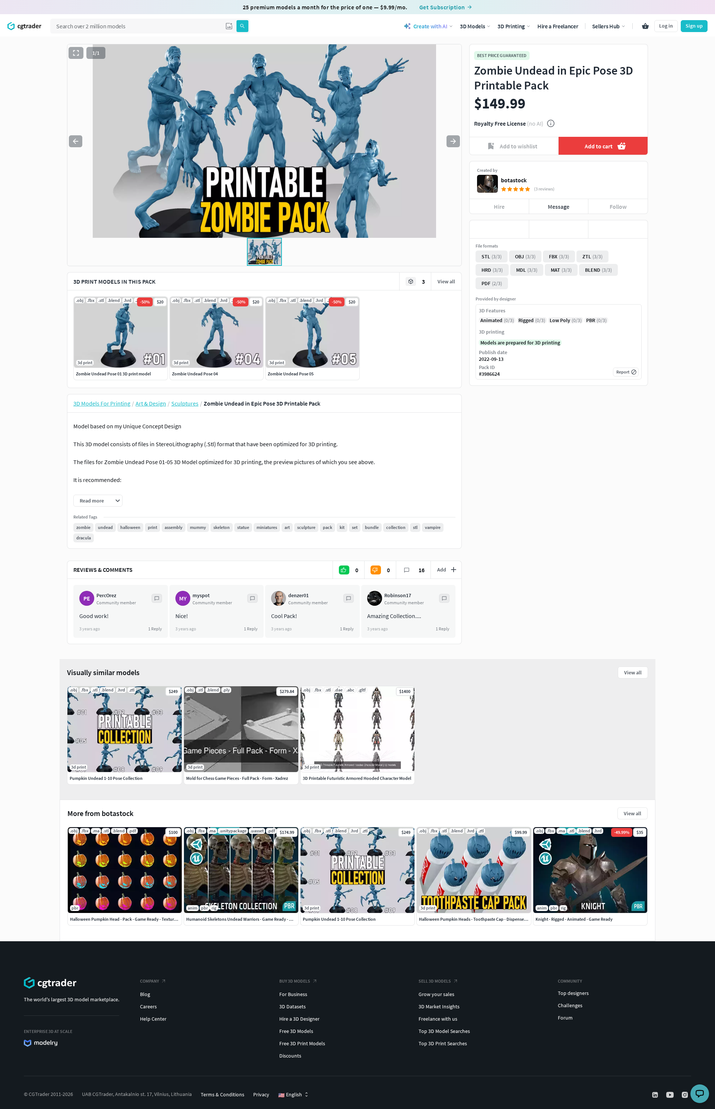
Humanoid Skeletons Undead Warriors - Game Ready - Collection (247, 919)
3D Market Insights (439, 1006)
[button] (229, 26)
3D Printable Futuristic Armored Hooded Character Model (357, 778)
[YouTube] (670, 1094)
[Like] (499, 229)
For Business (293, 994)
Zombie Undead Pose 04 (195, 374)
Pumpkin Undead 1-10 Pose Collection (339, 919)
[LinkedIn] (655, 1094)
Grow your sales (436, 994)
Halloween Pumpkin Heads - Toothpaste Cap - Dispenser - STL (477, 919)
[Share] (618, 229)
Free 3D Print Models (302, 1043)
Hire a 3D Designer (299, 1018)
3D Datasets (292, 1006)
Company (149, 981)
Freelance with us (438, 1018)
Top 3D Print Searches (443, 1043)
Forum (565, 1017)
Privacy (261, 1094)
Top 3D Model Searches (444, 1031)
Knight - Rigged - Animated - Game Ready (574, 919)
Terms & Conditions (222, 1094)
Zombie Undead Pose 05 (291, 374)
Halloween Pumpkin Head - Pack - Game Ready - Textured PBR (128, 919)
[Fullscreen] (76, 53)
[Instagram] (685, 1095)
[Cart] (645, 26)
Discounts (290, 1055)
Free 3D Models (296, 1031)
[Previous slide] (75, 141)
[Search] (242, 26)
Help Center (153, 1018)
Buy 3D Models (294, 981)
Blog (145, 994)
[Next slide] (453, 141)
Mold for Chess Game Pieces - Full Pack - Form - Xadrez (237, 778)
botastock (514, 180)
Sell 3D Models (435, 981)
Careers (148, 1006)
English (290, 1095)
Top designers (573, 993)
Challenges (570, 1005)
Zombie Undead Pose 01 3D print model (113, 374)
